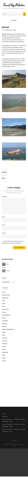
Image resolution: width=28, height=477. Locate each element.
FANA (3, 303)
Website (4, 233)
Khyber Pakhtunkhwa (8, 329)
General (4, 312)
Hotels (4, 318)
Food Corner (5, 309)
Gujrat (7, 264)
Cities (3, 300)
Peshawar (4, 343)
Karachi (4, 326)
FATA (3, 306)
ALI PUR (8, 270)
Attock (4, 292)
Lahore (4, 332)
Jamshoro (4, 323)
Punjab (4, 346)
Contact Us (5, 416)
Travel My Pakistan (14, 5)
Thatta (4, 358)
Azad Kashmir (6, 295)
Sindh (3, 355)
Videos (4, 361)
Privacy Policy (14, 440)
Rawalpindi (5, 352)
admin (14, 30)
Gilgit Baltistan (6, 315)
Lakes (3, 335)
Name (3, 217)
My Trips (4, 340)
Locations (4, 338)
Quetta (3, 267)
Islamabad (5, 320)
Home (3, 413)
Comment (5, 196)
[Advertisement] (14, 462)
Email (4, 225)
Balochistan (5, 298)
